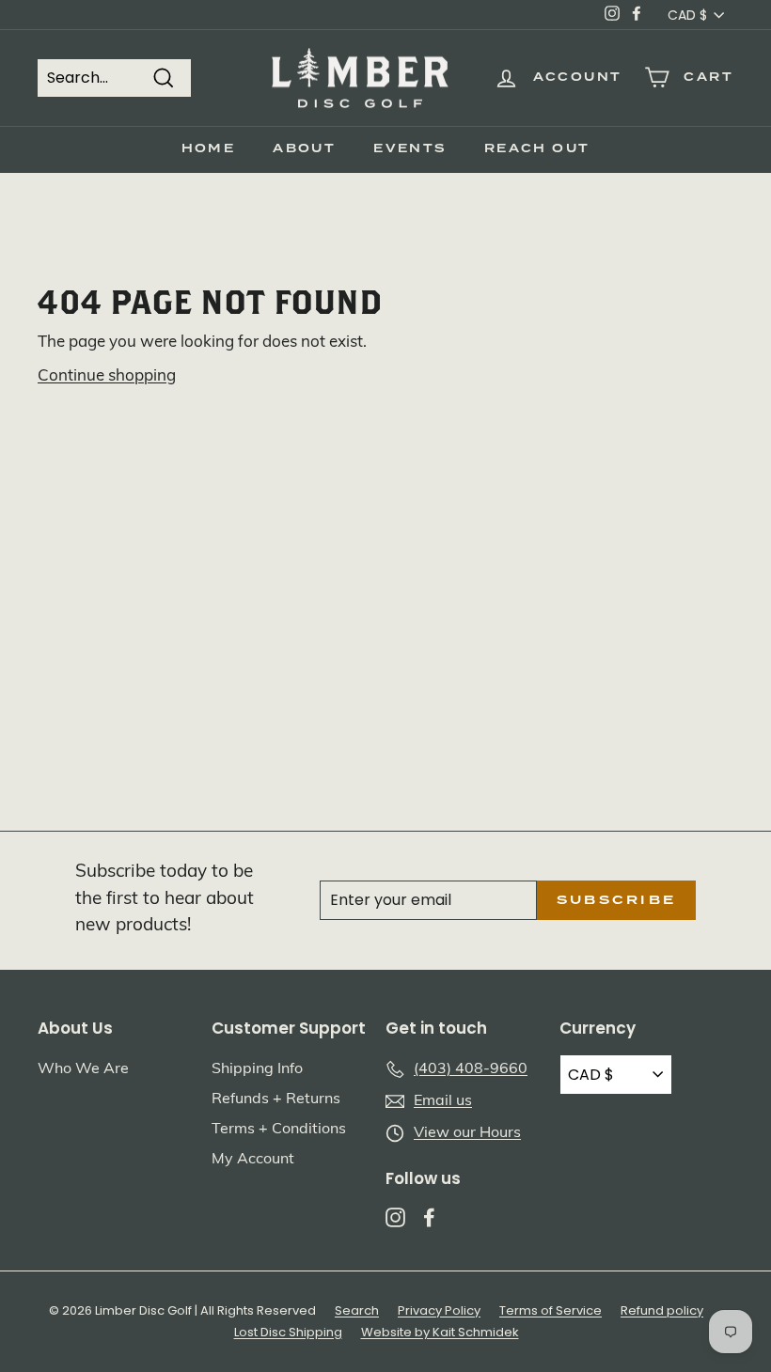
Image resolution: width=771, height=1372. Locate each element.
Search (357, 1310)
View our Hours (467, 1133)
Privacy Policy (439, 1310)
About (304, 149)
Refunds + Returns (276, 1099)
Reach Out (537, 149)
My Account (253, 1159)
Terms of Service (550, 1310)
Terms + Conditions (279, 1129)
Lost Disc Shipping (288, 1332)
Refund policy (662, 1310)
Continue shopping (107, 376)
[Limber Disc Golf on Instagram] (395, 1217)
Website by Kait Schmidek (440, 1332)
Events (409, 149)
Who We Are (83, 1069)
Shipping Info (257, 1069)
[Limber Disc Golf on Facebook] (429, 1217)
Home (208, 149)
